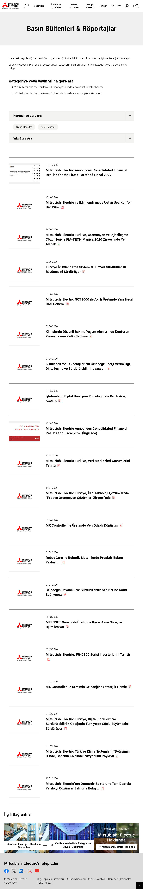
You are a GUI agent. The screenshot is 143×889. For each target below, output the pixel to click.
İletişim (103, 6)
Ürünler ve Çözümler (56, 6)
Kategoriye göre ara (27, 115)
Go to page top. (139, 885)
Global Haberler (24, 127)
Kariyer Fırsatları (74, 6)
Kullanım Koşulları (76, 879)
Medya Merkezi (90, 6)
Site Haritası (45, 882)
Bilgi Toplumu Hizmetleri (50, 879)
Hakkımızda (38, 6)
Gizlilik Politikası (96, 879)
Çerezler (113, 879)
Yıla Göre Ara (22, 138)
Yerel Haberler (48, 127)
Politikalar (125, 879)
